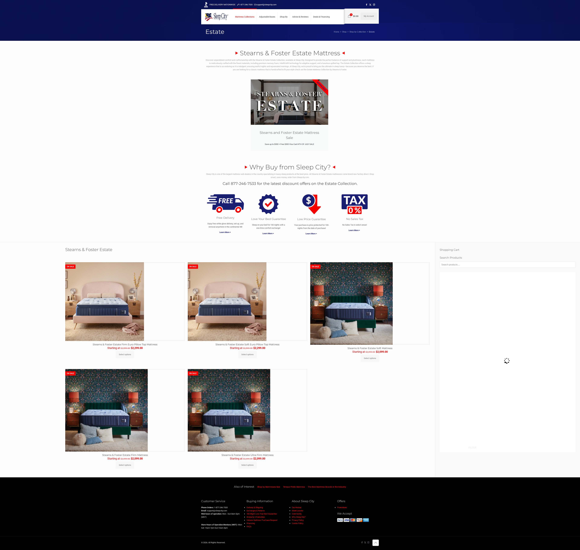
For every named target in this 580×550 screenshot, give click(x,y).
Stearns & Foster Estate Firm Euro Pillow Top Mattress (125, 344)
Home (336, 32)
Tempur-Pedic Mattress (294, 487)
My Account (369, 16)
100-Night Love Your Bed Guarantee (261, 514)
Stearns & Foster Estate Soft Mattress (370, 348)
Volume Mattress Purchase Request (261, 520)
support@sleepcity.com (266, 4)
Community (296, 514)
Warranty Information (255, 517)
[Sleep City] (216, 16)
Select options (125, 354)
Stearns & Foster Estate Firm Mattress (125, 455)
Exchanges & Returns (255, 511)
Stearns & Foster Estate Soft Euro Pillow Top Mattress (247, 344)
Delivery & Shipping (254, 507)
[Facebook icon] (366, 4)
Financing (250, 523)
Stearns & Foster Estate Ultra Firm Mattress (248, 455)
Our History (296, 507)
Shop (344, 32)
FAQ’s (248, 526)
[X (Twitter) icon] (370, 4)
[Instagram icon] (374, 4)
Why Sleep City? (298, 517)
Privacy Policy (298, 520)
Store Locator (297, 511)
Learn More (224, 232)
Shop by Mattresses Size (268, 487)
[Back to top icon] (375, 543)
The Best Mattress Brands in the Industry (327, 487)
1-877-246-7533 (246, 4)
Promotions (342, 507)
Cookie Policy (297, 523)
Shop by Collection (358, 32)
